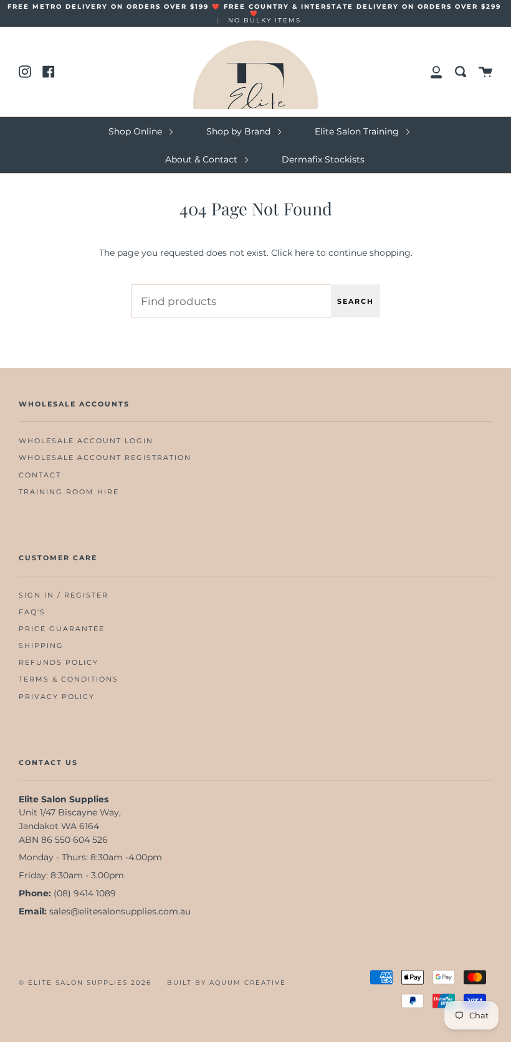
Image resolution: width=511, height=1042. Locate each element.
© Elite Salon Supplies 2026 (85, 982)
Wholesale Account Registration (105, 458)
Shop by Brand (239, 131)
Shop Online (136, 131)
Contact (40, 475)
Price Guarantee (62, 629)
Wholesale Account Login (86, 441)
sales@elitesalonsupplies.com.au (120, 911)
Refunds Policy (58, 663)
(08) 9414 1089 (85, 893)
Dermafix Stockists (323, 159)
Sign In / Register (63, 595)
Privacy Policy (57, 697)
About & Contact (202, 159)
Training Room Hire (69, 492)
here (304, 252)
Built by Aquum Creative (226, 982)
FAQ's (32, 612)
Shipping (41, 646)
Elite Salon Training (358, 131)
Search (355, 301)
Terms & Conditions (68, 679)
